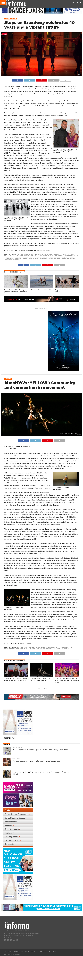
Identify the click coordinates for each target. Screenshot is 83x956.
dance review (42, 647)
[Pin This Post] (41, 80)
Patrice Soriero (58, 257)
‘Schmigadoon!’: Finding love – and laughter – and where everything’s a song (67, 680)
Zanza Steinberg (63, 648)
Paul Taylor (69, 257)
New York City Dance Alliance (40, 257)
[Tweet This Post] (29, 80)
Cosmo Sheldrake (30, 647)
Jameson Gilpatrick (25, 255)
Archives (43, 951)
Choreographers (11, 836)
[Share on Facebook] (17, 80)
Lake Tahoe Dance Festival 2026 (40, 290)
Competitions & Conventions (16, 814)
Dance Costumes (12, 829)
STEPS (6, 258)
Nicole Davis (30, 648)
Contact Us (34, 951)
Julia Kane (64, 647)
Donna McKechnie (11, 255)
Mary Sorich (20, 648)
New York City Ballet (20, 257)
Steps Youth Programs (57, 258)
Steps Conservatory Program (20, 258)
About (27, 951)
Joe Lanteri (38, 255)
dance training (57, 254)
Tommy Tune (14, 260)
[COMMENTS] (65, 80)
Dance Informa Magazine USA (13, 951)
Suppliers (8, 825)
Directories (52, 951)
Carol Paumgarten (43, 254)
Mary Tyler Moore (50, 255)
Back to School (11, 822)
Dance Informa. (25, 643)
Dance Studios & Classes (15, 818)
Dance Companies (12, 840)
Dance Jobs (9, 844)
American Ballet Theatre (25, 254)
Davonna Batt (53, 647)
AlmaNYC (19, 647)
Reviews (39, 648)
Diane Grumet (68, 254)
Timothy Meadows (49, 648)
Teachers (8, 833)
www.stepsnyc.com (43, 250)
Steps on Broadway (40, 258)
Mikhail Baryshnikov (65, 255)
